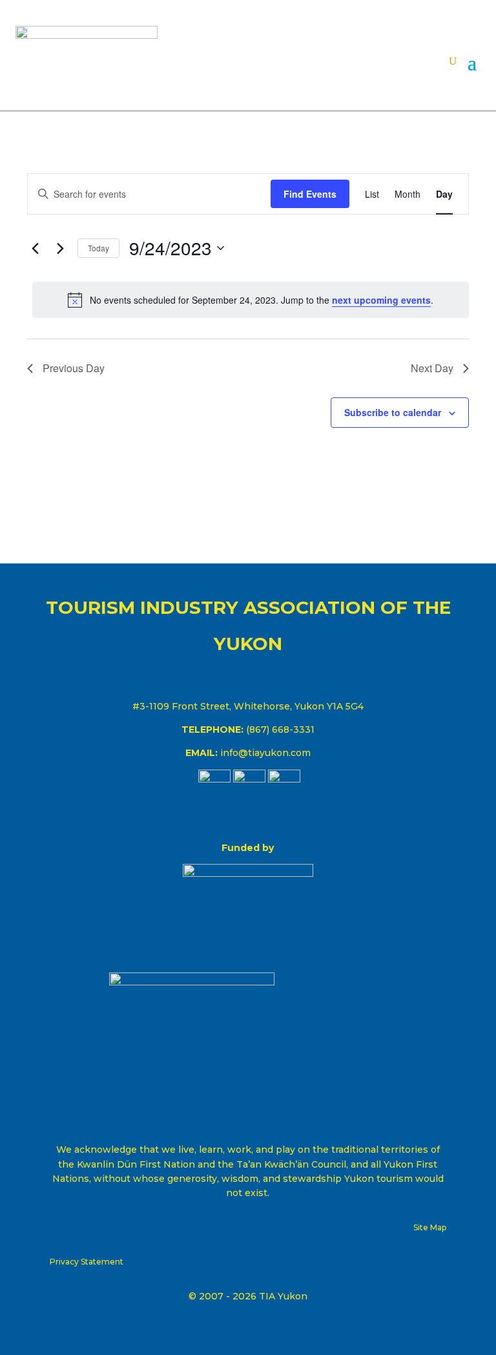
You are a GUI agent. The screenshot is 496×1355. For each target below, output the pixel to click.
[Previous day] (35, 248)
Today (98, 247)
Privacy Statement (86, 1261)
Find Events (310, 193)
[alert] (250, 300)
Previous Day (74, 368)
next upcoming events (381, 299)
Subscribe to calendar (392, 412)
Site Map (429, 1227)
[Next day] (60, 248)
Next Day (432, 368)
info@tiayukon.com (265, 753)
